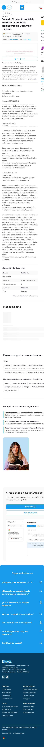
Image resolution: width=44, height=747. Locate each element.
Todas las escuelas (28, 706)
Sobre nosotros (6, 695)
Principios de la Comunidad (9, 712)
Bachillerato (14, 39)
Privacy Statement (18, 733)
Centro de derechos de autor (10, 706)
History (7, 383)
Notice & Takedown (7, 715)
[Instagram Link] (3, 677)
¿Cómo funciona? (6, 689)
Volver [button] (8, 13)
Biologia (26, 387)
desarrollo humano (19, 365)
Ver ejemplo (21, 59)
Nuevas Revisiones (28, 712)
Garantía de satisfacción (30, 689)
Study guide (26, 699)
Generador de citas (7, 699)
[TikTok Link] (7, 677)
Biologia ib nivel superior (13, 387)
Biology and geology (19, 383)
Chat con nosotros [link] (28, 695)
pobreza (7, 365)
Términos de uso (6, 733)
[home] (22, 7)
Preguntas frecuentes (29, 692)
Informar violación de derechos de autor (26, 296)
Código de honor (6, 709)
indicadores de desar (36, 365)
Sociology (27, 39)
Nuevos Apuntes (28, 709)
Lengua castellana (11, 390)
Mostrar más (32, 79)
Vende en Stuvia (6, 692)
